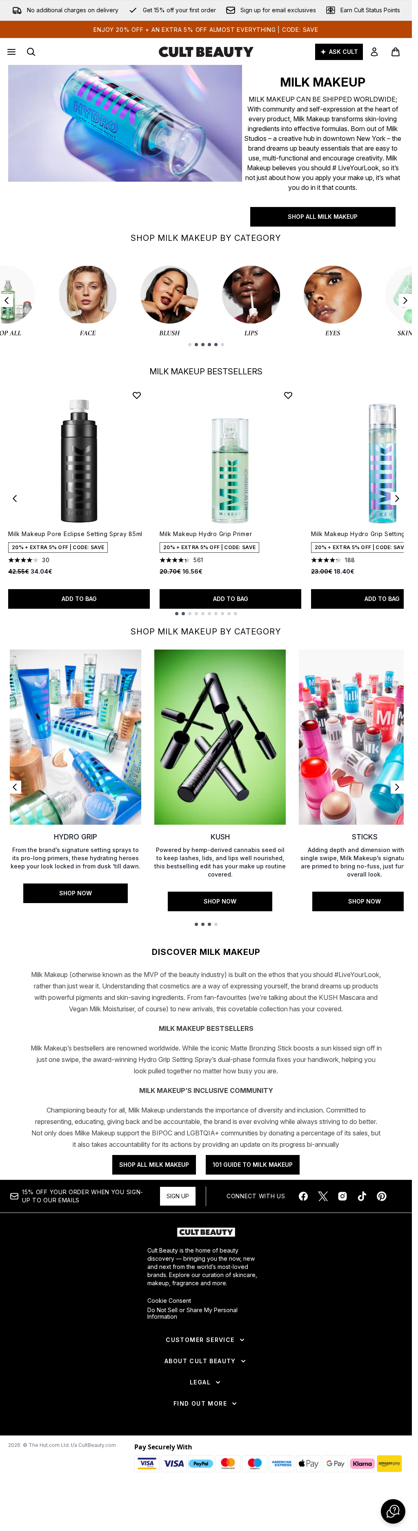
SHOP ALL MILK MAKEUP (323, 216)
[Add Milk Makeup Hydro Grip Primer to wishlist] (288, 395)
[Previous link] (14, 787)
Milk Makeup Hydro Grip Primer (206, 533)
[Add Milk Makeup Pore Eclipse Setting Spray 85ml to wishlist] (137, 395)
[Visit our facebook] (303, 1196)
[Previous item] (6, 300)
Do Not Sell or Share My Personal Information (192, 1313)
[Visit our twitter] (323, 1196)
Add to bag (79, 598)
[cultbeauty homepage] (206, 52)
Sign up (178, 1196)
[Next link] (397, 787)
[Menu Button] (10, 52)
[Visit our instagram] (342, 1196)
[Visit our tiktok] (362, 1196)
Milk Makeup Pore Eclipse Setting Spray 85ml (75, 533)
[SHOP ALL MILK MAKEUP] (125, 146)
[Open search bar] (31, 52)
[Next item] (405, 300)
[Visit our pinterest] (381, 1196)
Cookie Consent (169, 1300)
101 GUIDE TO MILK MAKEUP (253, 1164)
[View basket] (395, 52)
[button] (393, 1511)
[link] (374, 52)
